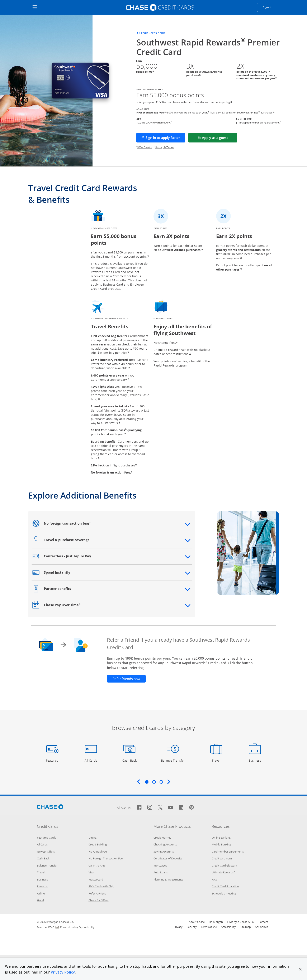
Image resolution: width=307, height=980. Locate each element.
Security (192, 927)
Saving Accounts (164, 851)
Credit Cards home (152, 33)
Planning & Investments (168, 879)
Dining (92, 837)
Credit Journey (162, 837)
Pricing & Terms (164, 147)
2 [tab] (154, 782)
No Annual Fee (98, 851)
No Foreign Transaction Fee (106, 858)
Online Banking (221, 837)
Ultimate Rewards (223, 872)
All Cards (91, 760)
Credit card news (222, 858)
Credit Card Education (225, 886)
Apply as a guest (219, 138)
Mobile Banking (221, 844)
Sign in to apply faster (165, 138)
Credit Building (98, 844)
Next (168, 781)
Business (255, 760)
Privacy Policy (63, 972)
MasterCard (96, 879)
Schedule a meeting (224, 893)
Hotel (40, 900)
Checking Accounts (165, 844)
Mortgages (160, 865)
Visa (91, 872)
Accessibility (228, 927)
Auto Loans (161, 872)
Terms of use (209, 927)
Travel (217, 760)
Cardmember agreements (228, 851)
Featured (53, 760)
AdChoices (261, 927)
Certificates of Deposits (168, 858)
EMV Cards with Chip (101, 886)
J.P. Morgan (216, 922)
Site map (245, 927)
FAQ (214, 879)
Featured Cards (46, 837)
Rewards (42, 886)
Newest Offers (46, 851)
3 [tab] (161, 782)
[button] (300, 969)
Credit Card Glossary (224, 865)
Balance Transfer (173, 760)
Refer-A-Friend (97, 893)
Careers (263, 922)
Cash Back (129, 760)
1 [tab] (147, 782)
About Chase (197, 922)
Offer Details (144, 147)
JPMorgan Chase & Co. (240, 922)
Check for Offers (99, 900)
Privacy (178, 927)
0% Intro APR (97, 865)
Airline (41, 893)
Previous (138, 781)
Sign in (270, 7)
